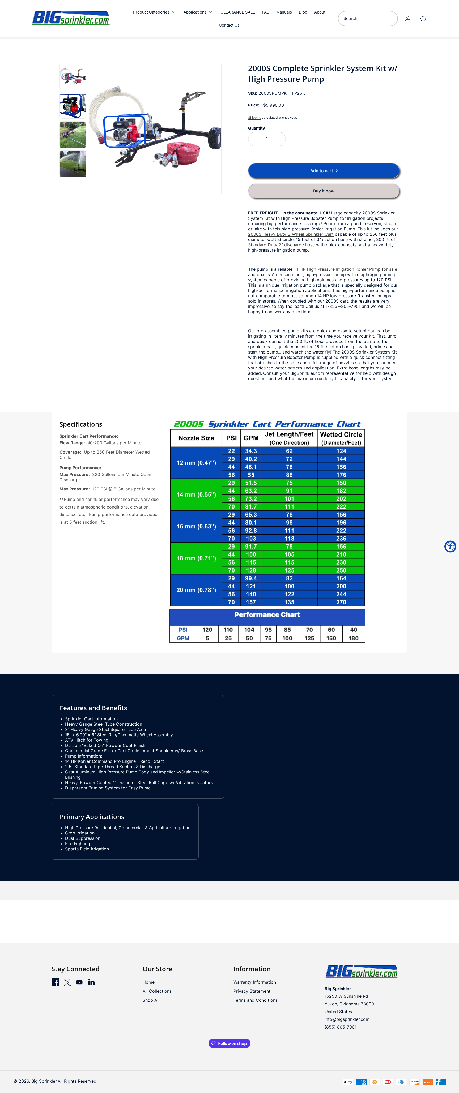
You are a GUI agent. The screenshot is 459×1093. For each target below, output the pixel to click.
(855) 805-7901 (340, 1027)
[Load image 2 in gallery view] (73, 105)
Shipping (254, 117)
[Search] (392, 18)
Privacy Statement (251, 991)
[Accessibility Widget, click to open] (450, 547)
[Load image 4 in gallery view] (73, 164)
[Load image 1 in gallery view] (73, 76)
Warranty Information (254, 982)
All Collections (157, 991)
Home (149, 982)
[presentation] (155, 129)
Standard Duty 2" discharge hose (281, 244)
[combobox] (367, 18)
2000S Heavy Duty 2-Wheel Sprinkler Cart (291, 234)
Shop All (151, 1000)
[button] (155, 12)
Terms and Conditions (255, 1000)
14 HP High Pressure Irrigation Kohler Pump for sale (345, 269)
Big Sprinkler (44, 1081)
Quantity (256, 128)
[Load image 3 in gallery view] (73, 135)
